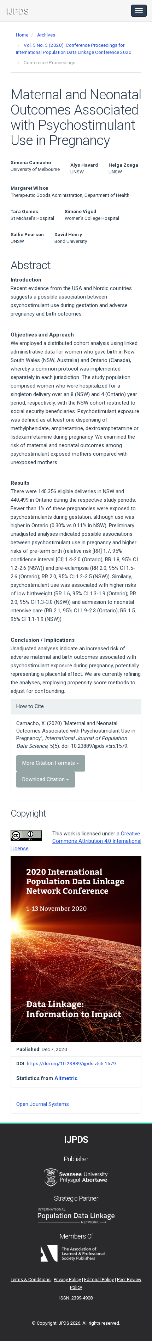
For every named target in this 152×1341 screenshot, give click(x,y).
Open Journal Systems (42, 1104)
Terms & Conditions (31, 1279)
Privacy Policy (67, 1279)
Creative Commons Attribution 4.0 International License (76, 841)
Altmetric (66, 1078)
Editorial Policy (99, 1279)
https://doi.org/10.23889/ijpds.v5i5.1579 (71, 1063)
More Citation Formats (49, 763)
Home (22, 35)
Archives (46, 35)
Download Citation (44, 779)
